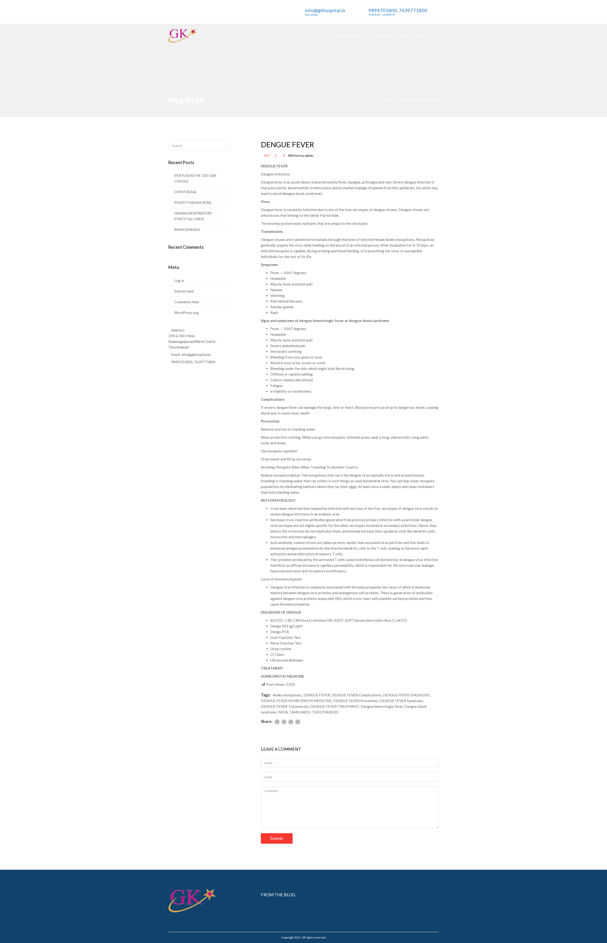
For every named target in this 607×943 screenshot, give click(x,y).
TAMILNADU (299, 712)
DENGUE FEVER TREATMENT (334, 706)
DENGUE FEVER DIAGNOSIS (406, 695)
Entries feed (183, 291)
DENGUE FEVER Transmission (285, 706)
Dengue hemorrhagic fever (382, 706)
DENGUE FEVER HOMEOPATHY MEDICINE (296, 701)
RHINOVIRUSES (187, 229)
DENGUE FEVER (287, 144)
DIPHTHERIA (185, 192)
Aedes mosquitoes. (287, 695)
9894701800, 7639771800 (193, 362)
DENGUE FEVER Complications (356, 695)
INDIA (283, 712)
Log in (179, 280)
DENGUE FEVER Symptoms (401, 701)
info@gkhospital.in (196, 354)
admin (309, 155)
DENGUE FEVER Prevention (355, 701)
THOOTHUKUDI (325, 712)
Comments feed (186, 302)
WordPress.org (186, 312)
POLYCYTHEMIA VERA (192, 202)
